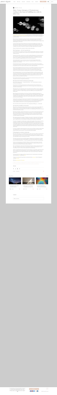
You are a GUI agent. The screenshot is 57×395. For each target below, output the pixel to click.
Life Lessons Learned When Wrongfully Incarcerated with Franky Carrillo (28, 186)
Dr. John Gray (15, 163)
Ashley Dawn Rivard (23, 162)
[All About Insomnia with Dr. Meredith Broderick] (15, 180)
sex (39, 162)
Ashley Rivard (33, 162)
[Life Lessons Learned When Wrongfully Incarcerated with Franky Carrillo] (28, 180)
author (33, 163)
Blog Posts (14, 165)
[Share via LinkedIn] (17, 168)
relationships (36, 163)
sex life (42, 162)
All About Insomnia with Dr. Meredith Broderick (14, 186)
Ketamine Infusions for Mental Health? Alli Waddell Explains (41, 186)
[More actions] (43, 7)
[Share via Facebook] (13, 168)
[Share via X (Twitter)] (15, 168)
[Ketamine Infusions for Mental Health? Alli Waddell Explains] (42, 180)
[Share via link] (19, 168)
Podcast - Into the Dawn (17, 162)
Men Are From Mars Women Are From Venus (24, 163)
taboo (37, 162)
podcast (29, 162)
